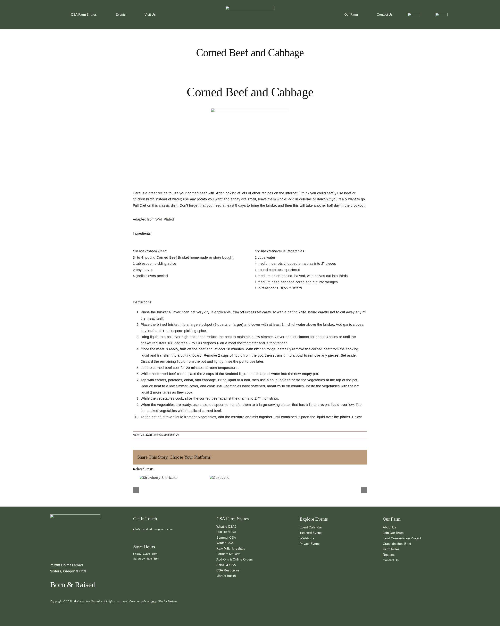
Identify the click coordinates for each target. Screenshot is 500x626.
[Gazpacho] (219, 478)
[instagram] (140, 535)
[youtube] (147, 535)
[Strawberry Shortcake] (159, 478)
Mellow (172, 601)
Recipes (156, 434)
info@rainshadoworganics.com (153, 529)
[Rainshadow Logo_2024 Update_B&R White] (250, 8)
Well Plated (164, 219)
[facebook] (134, 535)
